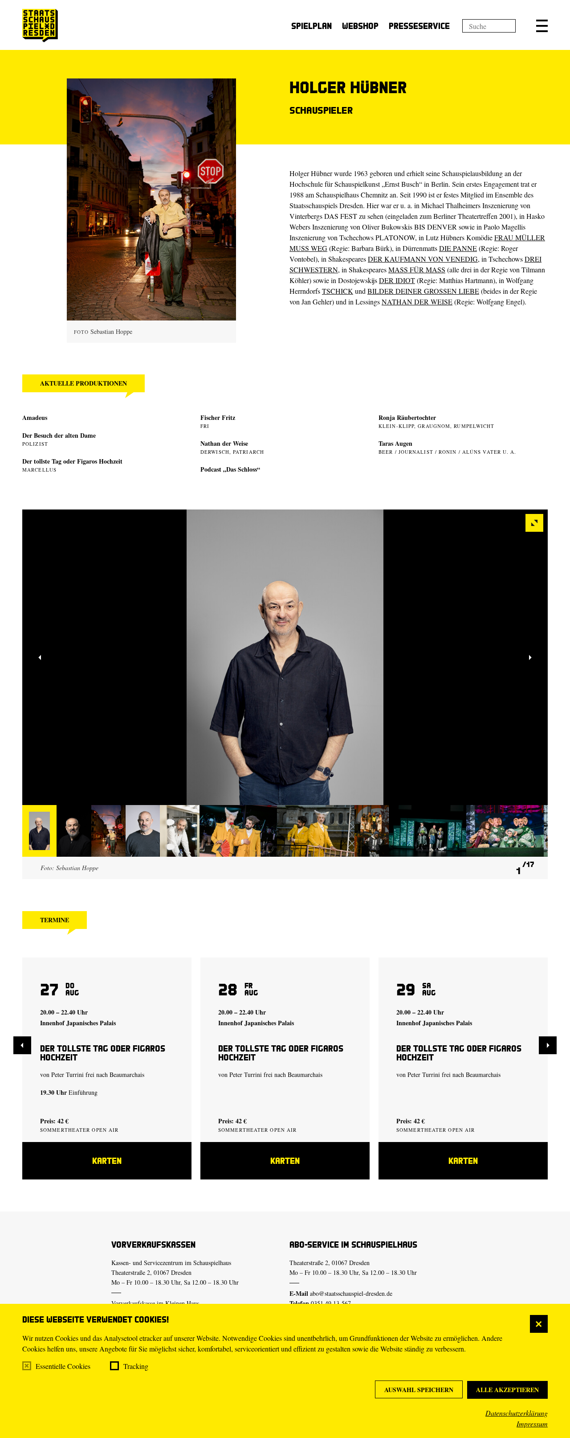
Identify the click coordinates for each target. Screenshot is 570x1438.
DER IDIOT (397, 280)
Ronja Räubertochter (407, 417)
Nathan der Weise (224, 443)
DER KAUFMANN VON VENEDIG (423, 258)
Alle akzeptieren (507, 1389)
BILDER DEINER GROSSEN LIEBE (423, 291)
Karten (107, 1160)
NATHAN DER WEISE (417, 301)
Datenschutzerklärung (516, 1412)
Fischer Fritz (217, 417)
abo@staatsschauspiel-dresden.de (351, 1293)
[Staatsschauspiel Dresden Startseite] (40, 25)
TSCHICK (337, 291)
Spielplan (311, 26)
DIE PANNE (458, 248)
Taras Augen (395, 443)
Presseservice (419, 26)
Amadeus (34, 417)
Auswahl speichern (418, 1389)
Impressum (532, 1423)
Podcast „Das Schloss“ (230, 469)
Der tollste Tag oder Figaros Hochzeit (72, 461)
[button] (542, 26)
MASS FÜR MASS (416, 269)
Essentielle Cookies (63, 1366)
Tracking (135, 1366)
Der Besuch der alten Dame (59, 435)
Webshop (360, 26)
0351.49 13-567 (331, 1303)
